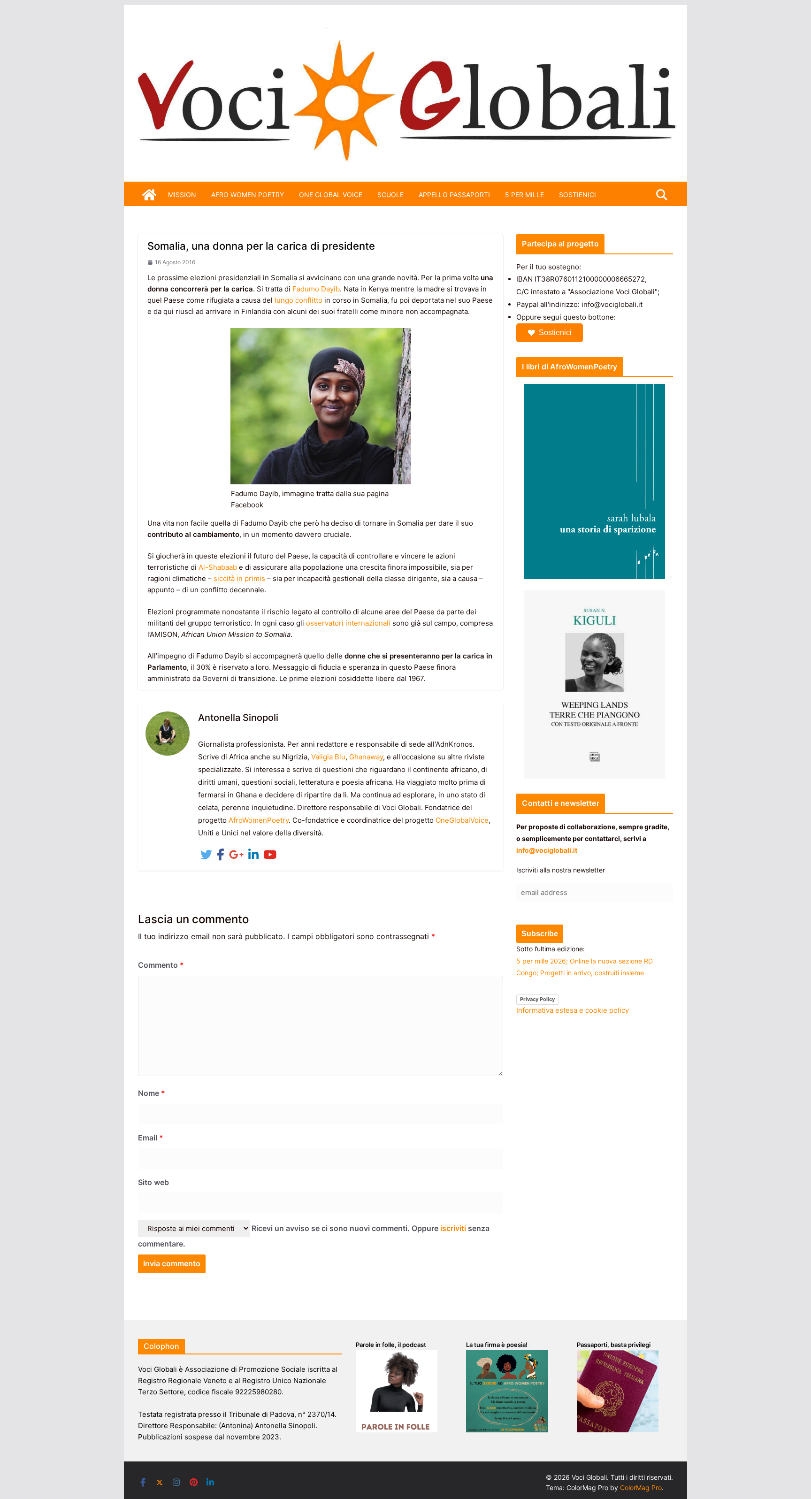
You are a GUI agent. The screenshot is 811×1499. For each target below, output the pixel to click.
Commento (161, 965)
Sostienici (555, 333)
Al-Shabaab (218, 567)
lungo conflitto (298, 300)
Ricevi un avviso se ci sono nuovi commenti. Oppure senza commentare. (314, 1236)
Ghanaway (366, 756)
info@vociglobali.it (546, 850)
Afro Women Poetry (247, 195)
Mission (182, 195)
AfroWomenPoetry (259, 820)
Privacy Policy (537, 999)
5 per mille (524, 195)
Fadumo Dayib (316, 288)
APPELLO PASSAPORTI (454, 195)
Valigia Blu (328, 756)
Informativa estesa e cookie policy (572, 1010)
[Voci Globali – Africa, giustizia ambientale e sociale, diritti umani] (405, 32)
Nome (151, 1093)
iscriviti (453, 1228)
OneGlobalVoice (462, 820)
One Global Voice (330, 195)
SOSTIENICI (577, 195)
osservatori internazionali (348, 623)
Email (150, 1137)
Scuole (390, 195)
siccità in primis (239, 578)
